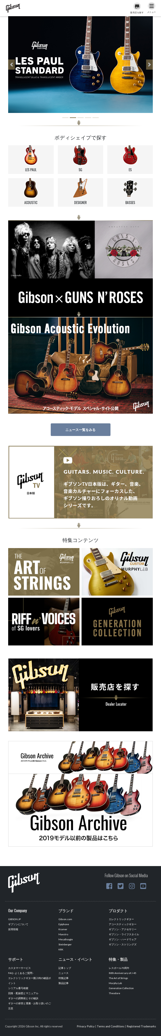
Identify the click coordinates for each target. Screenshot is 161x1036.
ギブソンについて (18, 924)
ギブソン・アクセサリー (122, 929)
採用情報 (13, 929)
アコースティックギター (122, 924)
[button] (11, 65)
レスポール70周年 (119, 968)
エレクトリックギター (121, 919)
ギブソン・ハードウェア (122, 939)
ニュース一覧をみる (80, 430)
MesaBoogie (65, 939)
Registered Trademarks (141, 1026)
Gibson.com (65, 919)
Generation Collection (121, 988)
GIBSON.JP (14, 919)
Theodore (114, 993)
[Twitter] (120, 886)
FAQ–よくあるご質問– (21, 973)
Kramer (62, 929)
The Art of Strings (118, 978)
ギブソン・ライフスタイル (124, 934)
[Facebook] (109, 886)
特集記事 (63, 978)
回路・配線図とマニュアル (23, 993)
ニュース (63, 973)
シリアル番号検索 (18, 988)
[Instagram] (132, 886)
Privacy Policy (86, 1026)
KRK (60, 949)
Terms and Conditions (110, 1026)
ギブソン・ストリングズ (122, 944)
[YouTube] (143, 886)
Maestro (63, 934)
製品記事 (63, 983)
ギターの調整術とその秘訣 (23, 998)
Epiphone (63, 924)
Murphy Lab (115, 983)
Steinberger (65, 944)
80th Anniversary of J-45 (122, 973)
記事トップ (64, 968)
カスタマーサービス (19, 968)
